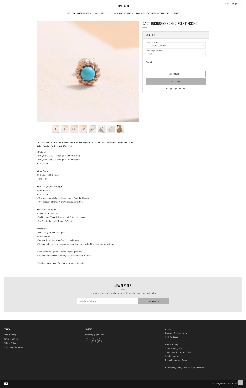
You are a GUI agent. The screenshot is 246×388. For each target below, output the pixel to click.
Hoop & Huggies (142, 13)
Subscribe (152, 301)
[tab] (55, 129)
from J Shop (123, 5)
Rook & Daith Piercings (122, 13)
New (68, 13)
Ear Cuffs (165, 13)
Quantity (149, 62)
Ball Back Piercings (81, 13)
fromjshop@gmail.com (95, 334)
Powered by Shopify (219, 384)
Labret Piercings (100, 13)
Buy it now (175, 81)
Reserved (175, 13)
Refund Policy (10, 343)
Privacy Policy (10, 334)
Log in (226, 3)
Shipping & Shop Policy (14, 347)
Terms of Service (11, 339)
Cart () (234, 3)
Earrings (155, 13)
